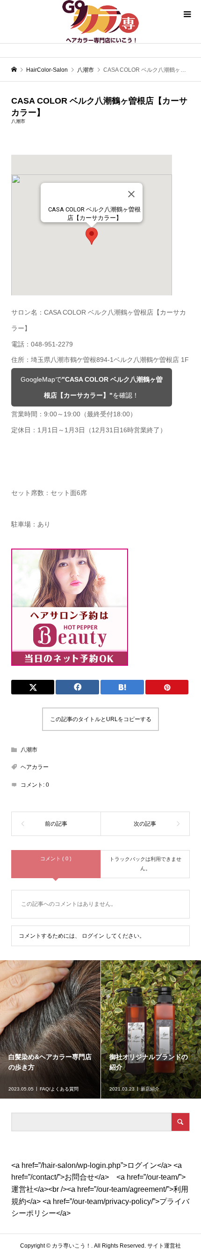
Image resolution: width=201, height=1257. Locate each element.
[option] (50, 1029)
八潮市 (18, 121)
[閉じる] (131, 194)
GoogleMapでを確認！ (92, 387)
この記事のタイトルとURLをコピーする (100, 719)
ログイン (93, 936)
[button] (91, 236)
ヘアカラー (35, 767)
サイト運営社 (164, 1245)
